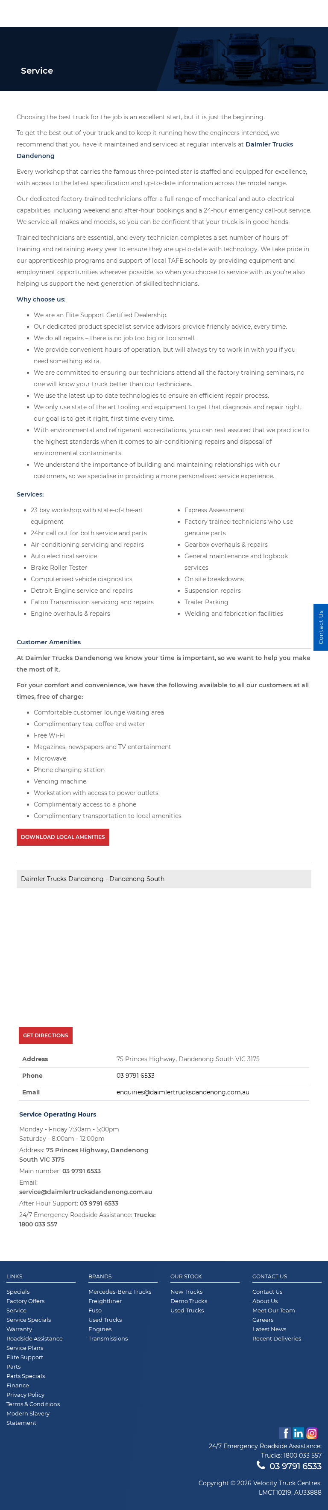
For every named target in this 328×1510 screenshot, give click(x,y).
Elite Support (24, 1357)
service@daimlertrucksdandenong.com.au (85, 1192)
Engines (99, 1329)
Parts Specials (25, 1375)
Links (14, 1277)
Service (16, 1310)
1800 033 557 (38, 1224)
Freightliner (105, 1301)
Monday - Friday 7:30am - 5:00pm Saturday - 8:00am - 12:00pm (69, 1134)
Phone (32, 1075)
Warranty (19, 1329)
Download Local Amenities (63, 837)
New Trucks (186, 1291)
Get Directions (45, 1035)
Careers (262, 1319)
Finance (17, 1385)
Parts (13, 1366)
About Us (265, 1301)
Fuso (95, 1310)
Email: (85, 1187)
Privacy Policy (25, 1394)
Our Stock (186, 1277)
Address (35, 1059)
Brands (99, 1277)
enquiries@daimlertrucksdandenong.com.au (183, 1092)
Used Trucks (105, 1319)
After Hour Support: (68, 1203)
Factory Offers (25, 1301)
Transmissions (108, 1338)
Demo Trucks (188, 1301)
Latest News (269, 1329)
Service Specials (28, 1319)
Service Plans (24, 1347)
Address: (84, 1154)
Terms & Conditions (33, 1404)
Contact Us (269, 1277)
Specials (17, 1291)
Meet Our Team (273, 1310)
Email (31, 1092)
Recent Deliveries (276, 1338)
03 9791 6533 (136, 1075)
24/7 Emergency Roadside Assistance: (87, 1219)
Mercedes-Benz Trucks (119, 1291)
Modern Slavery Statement (28, 1418)
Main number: (60, 1171)
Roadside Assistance (34, 1338)
